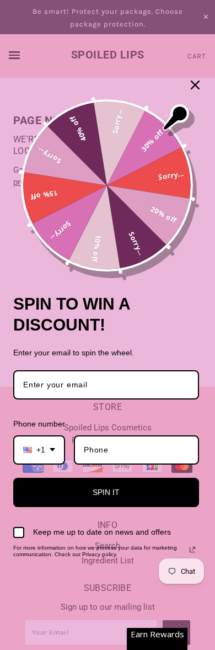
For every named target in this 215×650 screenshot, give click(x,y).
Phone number (39, 423)
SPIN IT (106, 492)
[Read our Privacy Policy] (192, 549)
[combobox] (39, 450)
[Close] (195, 85)
